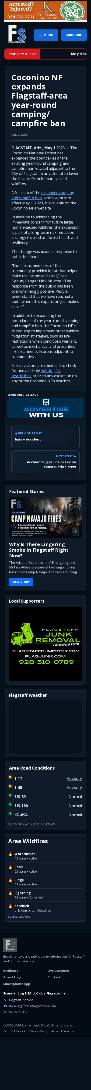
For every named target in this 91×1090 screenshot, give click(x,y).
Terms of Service (14, 1031)
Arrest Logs (12, 977)
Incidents (10, 971)
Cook (18, 867)
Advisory (74, 778)
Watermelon (24, 854)
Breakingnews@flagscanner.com (32, 1006)
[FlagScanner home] (10, 945)
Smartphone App (16, 984)
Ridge (19, 880)
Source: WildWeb (19, 917)
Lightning (22, 893)
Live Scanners (58, 971)
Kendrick (21, 906)
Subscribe (74, 35)
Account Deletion (62, 1031)
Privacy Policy (38, 1031)
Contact (54, 977)
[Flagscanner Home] (16, 34)
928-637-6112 (17, 1012)
